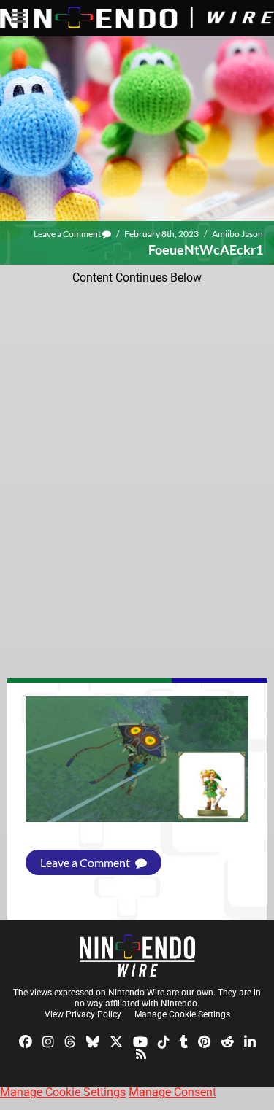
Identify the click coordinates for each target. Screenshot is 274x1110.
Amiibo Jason (237, 233)
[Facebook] (25, 1040)
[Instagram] (48, 1040)
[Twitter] (116, 1040)
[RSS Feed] (141, 1053)
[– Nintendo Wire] (137, 955)
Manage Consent (172, 1092)
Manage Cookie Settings (182, 1014)
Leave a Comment (68, 233)
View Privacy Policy (83, 1014)
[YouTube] (140, 1040)
